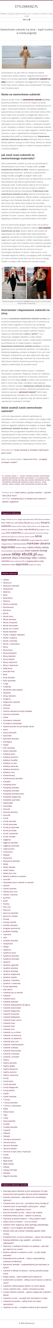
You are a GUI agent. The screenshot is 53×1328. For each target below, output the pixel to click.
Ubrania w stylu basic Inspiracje (17, 1151)
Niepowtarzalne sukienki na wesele (18, 882)
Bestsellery (8, 598)
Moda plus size (9, 873)
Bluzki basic (8, 616)
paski (5, 901)
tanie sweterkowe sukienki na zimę (34, 484)
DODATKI (7, 693)
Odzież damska (9, 888)
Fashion (6, 708)
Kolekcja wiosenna (11, 769)
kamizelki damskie (11, 738)
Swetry (6, 1060)
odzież (30, 547)
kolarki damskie (10, 751)
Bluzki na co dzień (11, 628)
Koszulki (6, 815)
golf (20, 175)
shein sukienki (32, 550)
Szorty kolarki (9, 1090)
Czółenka (7, 686)
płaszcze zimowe (10, 916)
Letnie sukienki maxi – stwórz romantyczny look (23, 1289)
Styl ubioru (8, 989)
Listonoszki (8, 852)
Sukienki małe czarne (12, 1020)
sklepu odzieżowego (21, 557)
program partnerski (11, 928)
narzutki (6, 879)
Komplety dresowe (11, 790)
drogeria (7, 699)
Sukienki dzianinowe (12, 1008)
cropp (5, 683)
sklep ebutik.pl (24, 554)
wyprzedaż (22, 564)
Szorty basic (8, 1081)
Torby (5, 1118)
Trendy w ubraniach (12, 1139)
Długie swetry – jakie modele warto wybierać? (22, 1276)
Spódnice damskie (11, 956)
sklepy (6, 946)
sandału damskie (10, 940)
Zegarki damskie (10, 1176)
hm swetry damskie (28, 533)
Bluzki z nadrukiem (11, 644)
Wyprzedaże (8, 1164)
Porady (6, 919)
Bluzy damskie (9, 656)
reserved (7, 934)
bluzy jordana (35, 523)
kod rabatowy (9, 748)
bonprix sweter (16, 526)
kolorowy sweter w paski (26, 537)
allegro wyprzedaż (24, 519)
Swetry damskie (10, 1063)
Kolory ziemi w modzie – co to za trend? (20, 1221)
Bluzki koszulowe (10, 625)
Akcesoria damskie (11, 586)
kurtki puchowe (9, 830)
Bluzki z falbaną (10, 638)
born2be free (9, 671)
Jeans (5, 729)
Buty (5, 674)
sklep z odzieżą (39, 557)
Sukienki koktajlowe (11, 1017)
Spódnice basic (9, 953)
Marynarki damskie (11, 861)
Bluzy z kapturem (10, 665)
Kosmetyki (7, 806)
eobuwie (7, 705)
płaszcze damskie (10, 913)
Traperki (6, 1130)
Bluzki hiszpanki (10, 622)
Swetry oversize (10, 1072)
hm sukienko (29, 478)
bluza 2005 (34, 519)
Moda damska (9, 867)
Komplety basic (9, 784)
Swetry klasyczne (10, 1069)
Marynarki (7, 858)
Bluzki (5, 613)
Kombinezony (9, 775)
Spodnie (6, 962)
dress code (23, 529)
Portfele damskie (10, 925)
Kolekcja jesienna (10, 757)
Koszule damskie (10, 812)
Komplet (6, 781)
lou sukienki (40, 478)
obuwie (6, 885)
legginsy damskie (10, 842)
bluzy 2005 (14, 523)
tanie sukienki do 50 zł (18, 561)
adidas (6, 579)
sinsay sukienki (14, 484)
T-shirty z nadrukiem (12, 1105)
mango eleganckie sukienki (39, 540)
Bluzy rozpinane (10, 662)
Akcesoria (7, 582)
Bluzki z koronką (10, 641)
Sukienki (8, 476)
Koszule (6, 809)
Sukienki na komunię (12, 1035)
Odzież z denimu (10, 894)
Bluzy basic (8, 650)
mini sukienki (44, 228)
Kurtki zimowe (9, 836)
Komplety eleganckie (12, 797)
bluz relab (5, 522)
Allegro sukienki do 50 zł (9, 519)
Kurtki (5, 818)
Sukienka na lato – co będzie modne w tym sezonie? (25, 1307)
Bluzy (5, 647)
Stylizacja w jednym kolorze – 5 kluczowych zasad (24, 1218)
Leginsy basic (9, 849)
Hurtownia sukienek (11, 720)
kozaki (23, 380)
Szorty (5, 1078)
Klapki (5, 745)
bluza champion (44, 519)
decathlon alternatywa (13, 690)
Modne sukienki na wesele (14, 876)
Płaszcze (6, 910)
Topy (5, 1115)
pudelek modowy (10, 931)
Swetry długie (9, 1066)
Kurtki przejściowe (11, 827)
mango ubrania (6, 544)
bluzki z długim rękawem (14, 634)
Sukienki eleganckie (11, 1011)
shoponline (8, 943)
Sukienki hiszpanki (11, 1014)
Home (5, 717)
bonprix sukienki (32, 476)
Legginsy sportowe (11, 846)
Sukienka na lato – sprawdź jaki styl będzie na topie (25, 1298)
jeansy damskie (9, 732)
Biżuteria (7, 610)
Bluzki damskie (9, 619)
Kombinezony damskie (13, 778)
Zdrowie (6, 1173)
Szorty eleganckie (10, 1087)
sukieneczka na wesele (13, 992)
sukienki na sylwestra (12, 1038)
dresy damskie (9, 696)
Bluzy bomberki (10, 653)
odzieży (37, 547)
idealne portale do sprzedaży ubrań (18, 726)
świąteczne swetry (35, 565)
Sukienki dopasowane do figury (16, 1005)
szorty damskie (9, 1084)
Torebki (6, 1124)
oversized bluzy (6, 551)
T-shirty (6, 1099)
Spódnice (7, 949)
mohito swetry (21, 547)
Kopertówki (8, 803)
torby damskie (9, 1121)
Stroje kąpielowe (10, 986)
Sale (5, 937)
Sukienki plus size (11, 1041)
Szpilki (6, 1093)
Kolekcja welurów (10, 766)
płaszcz (24, 209)
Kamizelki (7, 735)
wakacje (6, 1157)
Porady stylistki (9, 922)
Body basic (7, 668)
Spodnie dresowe (10, 971)
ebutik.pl (32, 529)
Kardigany (7, 742)
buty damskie (9, 677)
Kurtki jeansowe (10, 824)
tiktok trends (8, 1112)
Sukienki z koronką (11, 1053)
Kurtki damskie (9, 821)
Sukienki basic (9, 998)
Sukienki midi (9, 1026)
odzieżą (45, 547)
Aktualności (8, 589)
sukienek (27, 301)
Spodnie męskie (10, 977)
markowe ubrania (19, 544)
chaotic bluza (31, 526)
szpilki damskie (9, 1096)
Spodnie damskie (10, 968)
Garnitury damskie (11, 714)
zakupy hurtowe (10, 1170)
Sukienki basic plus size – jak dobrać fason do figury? (26, 1203)
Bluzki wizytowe (10, 631)
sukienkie (5, 561)
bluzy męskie (8, 659)
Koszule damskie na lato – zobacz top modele (22, 1212)
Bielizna (6, 601)
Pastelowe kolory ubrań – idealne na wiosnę (22, 1215)
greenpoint (41, 529)
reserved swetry (18, 551)
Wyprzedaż (8, 1161)
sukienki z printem (11, 1057)
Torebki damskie (10, 1127)
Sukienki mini (9, 1029)
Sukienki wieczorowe (12, 1050)
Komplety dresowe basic (13, 794)
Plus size (7, 907)
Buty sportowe (9, 680)
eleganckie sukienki (11, 702)
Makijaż (6, 855)
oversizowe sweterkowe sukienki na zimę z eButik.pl (21, 482)
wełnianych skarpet (27, 392)
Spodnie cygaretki (11, 965)
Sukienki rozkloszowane (13, 1044)
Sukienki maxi (9, 1023)
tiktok (5, 1109)
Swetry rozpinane (10, 1075)
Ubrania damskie (10, 1145)
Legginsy (7, 839)
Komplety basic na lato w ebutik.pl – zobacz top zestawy (27, 1237)
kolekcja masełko (10, 760)
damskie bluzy (13, 530)
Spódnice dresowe (11, 959)
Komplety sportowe (11, 800)
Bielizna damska (10, 604)
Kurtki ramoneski (10, 833)
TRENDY (14, 476)
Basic (5, 595)
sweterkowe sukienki (32, 99)
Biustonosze (8, 607)
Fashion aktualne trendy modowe (17, 711)
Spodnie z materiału (12, 983)
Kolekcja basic (9, 754)
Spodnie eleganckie (11, 974)
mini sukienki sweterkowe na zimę (37, 480)
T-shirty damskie (10, 1102)
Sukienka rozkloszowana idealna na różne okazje (24, 1286)
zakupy (6, 1167)
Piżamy (6, 904)
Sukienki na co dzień (12, 1032)
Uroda (5, 1154)
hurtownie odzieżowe (12, 723)
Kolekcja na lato (10, 763)
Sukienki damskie (10, 1001)
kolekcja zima (9, 772)
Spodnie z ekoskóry (11, 980)
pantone (6, 898)
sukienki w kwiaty (10, 1047)
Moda (5, 864)
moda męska (8, 870)
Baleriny (6, 592)
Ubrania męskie (10, 1148)
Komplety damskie (11, 787)
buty (24, 526)
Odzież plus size (10, 891)
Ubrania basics (9, 1142)
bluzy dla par (24, 522)
